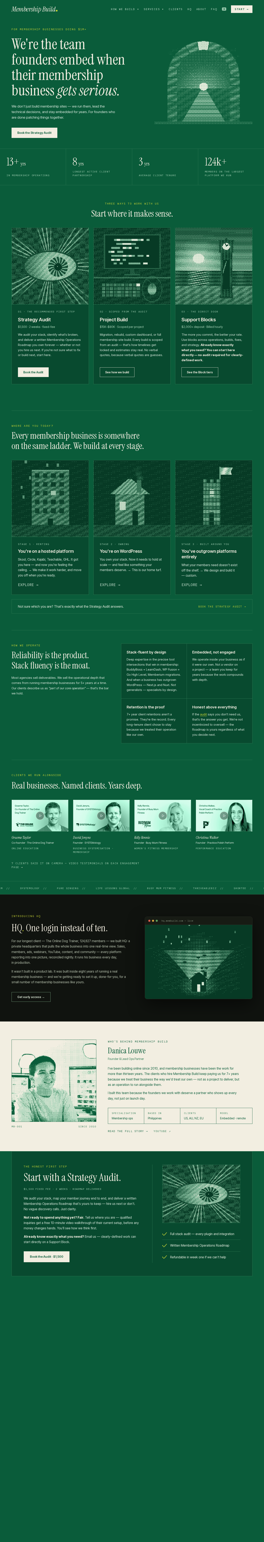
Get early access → (31, 997)
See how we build (117, 372)
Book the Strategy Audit (34, 132)
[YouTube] (224, 9)
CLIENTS (176, 9)
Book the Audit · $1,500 (46, 1257)
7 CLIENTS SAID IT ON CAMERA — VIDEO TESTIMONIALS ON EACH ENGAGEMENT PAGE (75, 865)
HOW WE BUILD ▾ (125, 9)
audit (203, 714)
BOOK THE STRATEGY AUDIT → (222, 606)
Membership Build (33, 9)
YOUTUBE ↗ (162, 1131)
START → (242, 9)
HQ (189, 9)
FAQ (214, 9)
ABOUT (201, 9)
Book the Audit (33, 372)
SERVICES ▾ (154, 9)
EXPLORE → (28, 584)
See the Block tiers (200, 372)
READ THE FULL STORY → (128, 1131)
